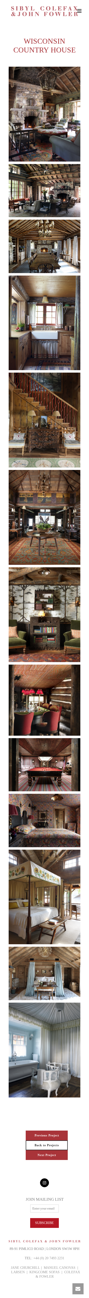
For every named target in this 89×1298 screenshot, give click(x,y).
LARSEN (18, 1272)
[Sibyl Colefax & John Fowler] (44, 11)
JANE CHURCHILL (25, 1268)
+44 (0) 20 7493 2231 (48, 1258)
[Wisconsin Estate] (44, 114)
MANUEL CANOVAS (59, 1268)
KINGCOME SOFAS (44, 1272)
